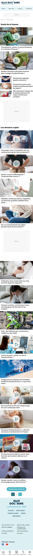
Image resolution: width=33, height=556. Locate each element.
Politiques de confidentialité (21, 528)
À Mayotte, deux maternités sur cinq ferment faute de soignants (15, 282)
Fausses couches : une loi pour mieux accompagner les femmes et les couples (15, 307)
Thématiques (9, 19)
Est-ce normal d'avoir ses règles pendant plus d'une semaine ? (13, 226)
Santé (3, 8)
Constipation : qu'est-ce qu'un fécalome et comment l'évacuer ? (16, 48)
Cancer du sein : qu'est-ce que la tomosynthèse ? (13, 356)
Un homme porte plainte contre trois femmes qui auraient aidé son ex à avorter (15, 456)
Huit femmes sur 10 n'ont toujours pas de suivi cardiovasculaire (15, 407)
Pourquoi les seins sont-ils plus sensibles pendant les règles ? (23, 86)
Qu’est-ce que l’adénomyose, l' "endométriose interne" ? (13, 175)
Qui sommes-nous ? (8, 525)
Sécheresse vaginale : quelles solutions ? (21, 79)
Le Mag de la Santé (13, 513)
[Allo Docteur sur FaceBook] (3, 544)
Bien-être (11, 8)
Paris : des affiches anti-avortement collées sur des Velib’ (14, 332)
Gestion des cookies (23, 525)
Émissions (29, 8)
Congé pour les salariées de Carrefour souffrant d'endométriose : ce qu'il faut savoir (16, 381)
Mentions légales (7, 527)
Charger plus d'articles (16, 489)
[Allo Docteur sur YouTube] (7, 544)
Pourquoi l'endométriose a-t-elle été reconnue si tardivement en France (15, 431)
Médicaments (16, 516)
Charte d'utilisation (8, 531)
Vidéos (10, 554)
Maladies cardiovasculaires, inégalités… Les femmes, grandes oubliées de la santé (16, 201)
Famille (20, 8)
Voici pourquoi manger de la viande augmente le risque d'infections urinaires (23, 94)
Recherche (23, 554)
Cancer (23, 513)
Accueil (2, 19)
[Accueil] (16, 503)
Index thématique (22, 531)
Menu (29, 554)
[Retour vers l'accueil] (16, 3)
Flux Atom (20, 533)
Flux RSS (4, 533)
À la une (3, 554)
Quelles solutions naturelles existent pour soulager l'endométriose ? (15, 72)
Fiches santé (16, 554)
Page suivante (20, 494)
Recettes (11, 510)
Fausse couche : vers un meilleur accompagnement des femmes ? (13, 481)
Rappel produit (20, 510)
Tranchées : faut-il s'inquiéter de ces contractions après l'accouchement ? (15, 151)
